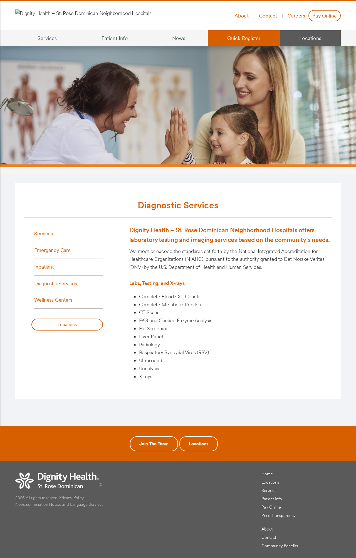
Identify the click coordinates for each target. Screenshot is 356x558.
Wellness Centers (53, 300)
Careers (296, 16)
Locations (300, 38)
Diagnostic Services (55, 283)
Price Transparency (278, 515)
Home (267, 473)
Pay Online (324, 16)
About (241, 16)
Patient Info (103, 38)
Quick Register (244, 38)
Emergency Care (52, 250)
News (179, 38)
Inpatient (43, 267)
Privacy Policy (71, 497)
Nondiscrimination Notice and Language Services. (59, 504)
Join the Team (154, 443)
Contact (268, 16)
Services (36, 38)
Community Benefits (279, 545)
